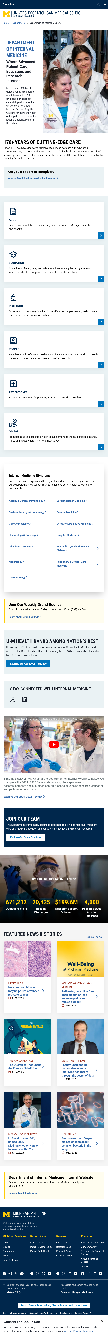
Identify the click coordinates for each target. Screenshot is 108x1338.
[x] (12, 699)
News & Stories (10, 1260)
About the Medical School (90, 1260)
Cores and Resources (66, 1255)
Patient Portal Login (40, 1251)
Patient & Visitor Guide (41, 1247)
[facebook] (4, 1274)
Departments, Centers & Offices (92, 1253)
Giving (6, 1255)
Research (62, 1236)
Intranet (85, 1266)
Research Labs (63, 1247)
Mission (7, 1247)
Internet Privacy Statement (79, 1331)
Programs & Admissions (93, 1242)
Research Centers (64, 1251)
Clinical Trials (63, 1242)
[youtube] (22, 1274)
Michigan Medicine (14, 1236)
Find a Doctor (37, 1242)
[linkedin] (24, 699)
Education (87, 1236)
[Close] (102, 1321)
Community (8, 1251)
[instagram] (10, 1274)
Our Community (89, 1247)
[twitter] (16, 1274)
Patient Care (38, 1236)
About (6, 1242)
